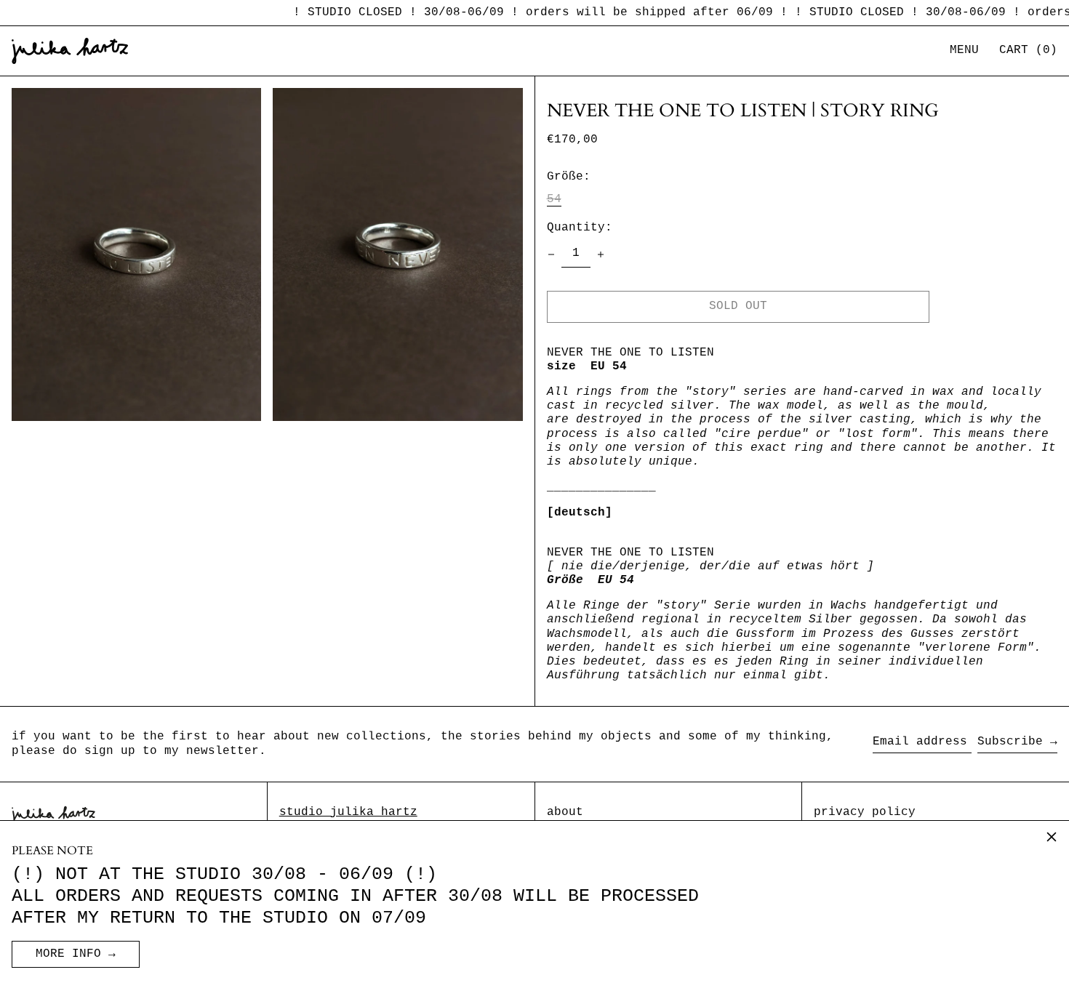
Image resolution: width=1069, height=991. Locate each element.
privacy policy (865, 812)
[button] (1028, 50)
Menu (964, 50)
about (565, 812)
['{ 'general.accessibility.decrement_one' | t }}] (551, 254)
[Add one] (600, 254)
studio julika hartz (348, 812)
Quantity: (579, 227)
